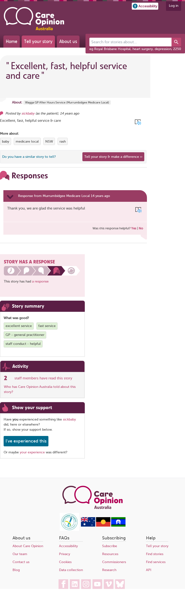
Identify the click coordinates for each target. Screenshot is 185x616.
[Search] (176, 42)
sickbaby (27, 113)
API (148, 570)
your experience (32, 452)
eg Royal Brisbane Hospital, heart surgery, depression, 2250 (135, 49)
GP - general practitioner (25, 335)
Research (109, 570)
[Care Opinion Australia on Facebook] (63, 584)
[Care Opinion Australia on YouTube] (97, 584)
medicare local (27, 141)
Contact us (21, 562)
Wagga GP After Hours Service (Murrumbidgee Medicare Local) (67, 102)
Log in (173, 5)
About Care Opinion (28, 546)
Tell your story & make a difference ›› (113, 157)
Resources (110, 554)
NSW (49, 141)
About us (68, 41)
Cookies (65, 562)
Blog (16, 570)
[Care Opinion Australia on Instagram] (86, 584)
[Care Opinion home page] (34, 18)
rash (62, 141)
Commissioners (114, 562)
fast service (47, 326)
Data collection (71, 570)
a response (40, 281)
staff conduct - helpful (23, 344)
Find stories (154, 554)
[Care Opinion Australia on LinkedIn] (74, 584)
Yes (133, 228)
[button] (145, 6)
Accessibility (68, 546)
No (141, 228)
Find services (155, 562)
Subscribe (109, 546)
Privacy (64, 554)
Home (11, 41)
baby (5, 141)
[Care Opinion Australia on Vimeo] (108, 584)
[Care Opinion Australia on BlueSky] (120, 584)
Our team (20, 554)
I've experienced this (26, 441)
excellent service (19, 326)
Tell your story (38, 41)
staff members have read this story (43, 378)
